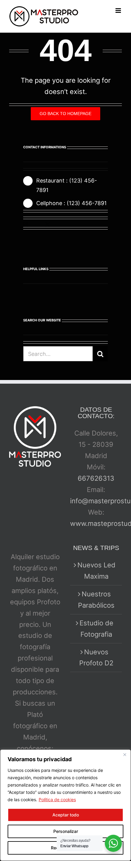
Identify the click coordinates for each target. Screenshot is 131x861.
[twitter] (47, 224)
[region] (65, 805)
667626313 (96, 478)
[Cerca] (124, 754)
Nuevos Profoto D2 (96, 657)
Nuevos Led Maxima (96, 570)
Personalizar (65, 831)
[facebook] (36, 224)
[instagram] (25, 224)
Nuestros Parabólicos (96, 599)
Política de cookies (57, 799)
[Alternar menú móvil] (118, 10)
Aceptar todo (65, 814)
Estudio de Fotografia (96, 628)
